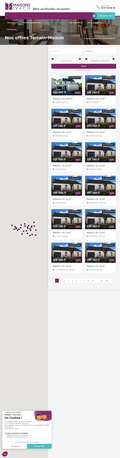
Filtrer (83, 66)
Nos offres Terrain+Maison (104, 38)
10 (93, 280)
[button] (26, 231)
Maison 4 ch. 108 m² (63, 98)
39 (107, 280)
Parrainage (12, 29)
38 (102, 280)
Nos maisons (12, 23)
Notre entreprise (95, 23)
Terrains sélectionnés (32, 23)
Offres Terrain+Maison (55, 23)
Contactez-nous (106, 16)
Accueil (87, 38)
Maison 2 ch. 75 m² (96, 98)
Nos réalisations (76, 23)
